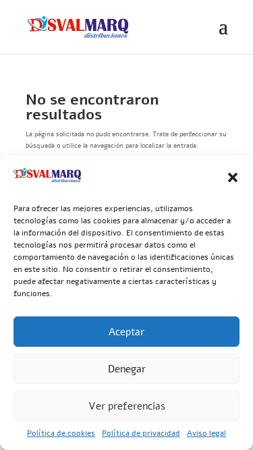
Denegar (127, 369)
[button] (233, 177)
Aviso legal (206, 433)
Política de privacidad (141, 433)
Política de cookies (61, 433)
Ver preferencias (126, 406)
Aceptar (126, 332)
